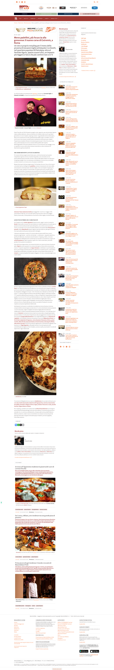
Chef (20, 18)
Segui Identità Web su (65, 342)
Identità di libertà (62, 633)
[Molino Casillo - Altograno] (51, 7)
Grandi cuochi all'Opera (63, 628)
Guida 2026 (82, 624)
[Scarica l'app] (83, 651)
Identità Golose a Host (63, 630)
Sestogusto (36, 599)
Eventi (46, 18)
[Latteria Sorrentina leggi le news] (94, 8)
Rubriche (33, 18)
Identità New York (62, 627)
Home (15, 23)
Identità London (62, 625)
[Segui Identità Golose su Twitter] (22, 2)
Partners (16, 630)
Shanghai (60, 638)
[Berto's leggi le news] (73, 8)
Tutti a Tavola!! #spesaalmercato (66, 632)
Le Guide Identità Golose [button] (89, 14)
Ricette (26, 18)
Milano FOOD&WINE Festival (65, 622)
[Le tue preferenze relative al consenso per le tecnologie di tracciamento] (1, 502)
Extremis (44, 87)
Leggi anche (18, 462)
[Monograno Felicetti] (84, 8)
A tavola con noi (62, 640)
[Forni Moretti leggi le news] (62, 8)
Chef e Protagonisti (19, 624)
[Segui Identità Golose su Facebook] (17, 2)
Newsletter (54, 18)
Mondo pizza (27, 23)
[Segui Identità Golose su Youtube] (25, 2)
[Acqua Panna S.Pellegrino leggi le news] (41, 8)
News (15, 632)
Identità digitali (68, 14)
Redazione (16, 628)
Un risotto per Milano (63, 636)
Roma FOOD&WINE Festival (65, 624)
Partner (40, 18)
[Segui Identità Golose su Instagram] (19, 2)
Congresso (24, 14)
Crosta (34, 552)
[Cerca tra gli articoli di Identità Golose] (95, 2)
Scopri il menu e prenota (42, 649)
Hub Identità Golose (46, 14)
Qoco (59, 635)
